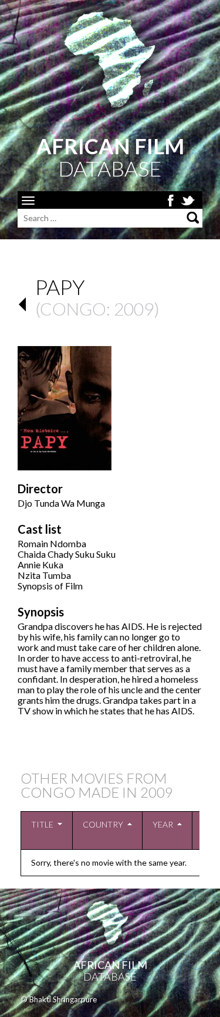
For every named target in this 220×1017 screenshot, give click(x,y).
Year (163, 824)
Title (42, 824)
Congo (73, 308)
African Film (110, 964)
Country (103, 824)
